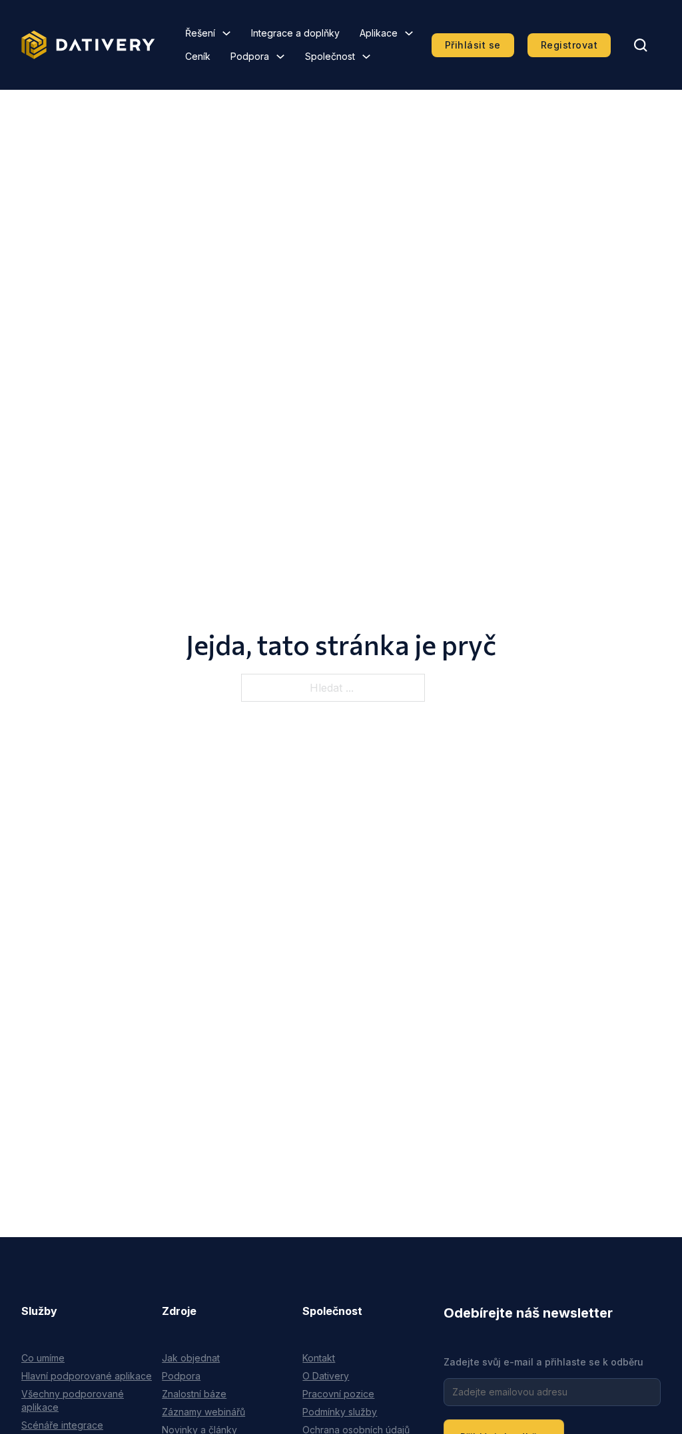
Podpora (249, 56)
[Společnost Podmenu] (366, 56)
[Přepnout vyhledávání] (641, 45)
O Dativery (325, 1375)
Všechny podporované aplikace (72, 1400)
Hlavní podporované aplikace (86, 1375)
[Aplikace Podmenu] (409, 33)
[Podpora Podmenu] (280, 56)
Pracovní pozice (338, 1393)
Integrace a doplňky (295, 33)
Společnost (330, 56)
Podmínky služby (339, 1411)
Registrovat (569, 45)
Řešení (200, 33)
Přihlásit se (473, 45)
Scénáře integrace (62, 1425)
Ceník (197, 56)
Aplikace (379, 33)
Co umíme (43, 1357)
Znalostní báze (194, 1393)
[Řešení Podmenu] (226, 33)
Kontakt (318, 1357)
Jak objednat (191, 1357)
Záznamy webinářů (203, 1411)
